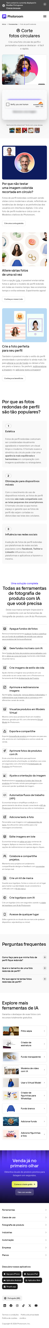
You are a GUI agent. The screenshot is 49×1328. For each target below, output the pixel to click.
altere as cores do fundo (16, 656)
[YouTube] (36, 1305)
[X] (29, 1305)
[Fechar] (44, 4)
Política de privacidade (30, 1314)
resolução (17, 695)
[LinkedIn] (4, 1305)
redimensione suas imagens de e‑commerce (20, 697)
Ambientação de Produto (29, 678)
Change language (13, 8)
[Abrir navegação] (45, 16)
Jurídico (22, 1318)
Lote (18, 280)
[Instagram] (17, 1305)
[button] (24, 958)
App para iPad (32, 1274)
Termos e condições (10, 1314)
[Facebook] (11, 1305)
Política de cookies (9, 1318)
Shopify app (11, 1286)
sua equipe (40, 866)
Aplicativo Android (13, 1280)
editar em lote (25, 841)
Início (4, 24)
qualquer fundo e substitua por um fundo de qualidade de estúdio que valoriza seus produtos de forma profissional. (24, 636)
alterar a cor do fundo (17, 363)
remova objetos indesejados (33, 695)
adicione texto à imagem (28, 369)
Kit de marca (20, 888)
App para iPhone (13, 1274)
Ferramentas (13, 24)
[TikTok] (23, 1305)
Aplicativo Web (34, 1280)
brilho (10, 695)
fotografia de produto (17, 736)
